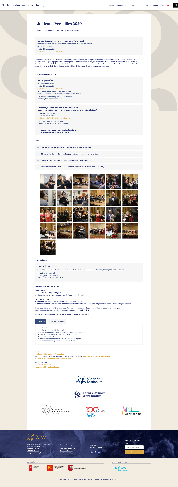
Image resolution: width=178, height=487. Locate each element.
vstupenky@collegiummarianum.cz (40, 453)
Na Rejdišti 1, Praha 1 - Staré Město (50, 51)
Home (38, 30)
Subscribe (134, 452)
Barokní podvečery (66, 453)
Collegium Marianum (67, 449)
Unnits (103, 479)
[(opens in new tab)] (90, 386)
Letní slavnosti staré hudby (72, 479)
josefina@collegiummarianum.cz (51, 99)
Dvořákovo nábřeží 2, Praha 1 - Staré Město (53, 118)
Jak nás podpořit (96, 447)
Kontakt (93, 445)
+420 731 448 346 (33, 449)
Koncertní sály (122, 5)
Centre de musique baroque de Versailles (54, 358)
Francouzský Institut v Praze (47, 367)
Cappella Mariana (66, 451)
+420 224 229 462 (33, 451)
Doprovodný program (51, 30)
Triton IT (115, 479)
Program (111, 5)
